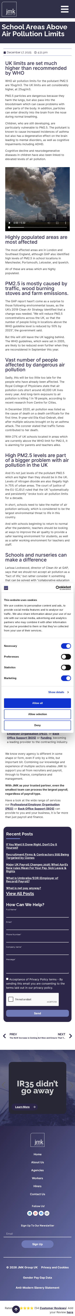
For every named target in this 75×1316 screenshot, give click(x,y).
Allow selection (37, 714)
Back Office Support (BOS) (36, 808)
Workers (37, 1178)
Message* (11, 959)
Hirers (37, 1186)
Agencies (37, 1170)
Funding (46, 737)
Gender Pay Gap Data (37, 1277)
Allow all (37, 703)
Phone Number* (13, 934)
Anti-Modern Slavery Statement (37, 1287)
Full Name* (11, 910)
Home (38, 1154)
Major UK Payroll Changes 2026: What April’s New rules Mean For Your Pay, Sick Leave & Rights (37, 868)
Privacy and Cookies (55, 1267)
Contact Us (37, 1194)
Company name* (14, 947)
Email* (9, 922)
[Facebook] (41, 1213)
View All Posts (20, 893)
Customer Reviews (53, 1308)
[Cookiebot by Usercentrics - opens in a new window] (55, 588)
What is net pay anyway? (23, 888)
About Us (37, 1162)
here (70, 1312)
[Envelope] (46, 1213)
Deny (37, 725)
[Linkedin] (29, 1213)
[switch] (66, 656)
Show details (56, 692)
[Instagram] (35, 1213)
